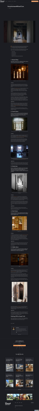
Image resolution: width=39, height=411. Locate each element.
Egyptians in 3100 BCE (13, 271)
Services (19, 402)
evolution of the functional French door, (20, 136)
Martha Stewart (15, 196)
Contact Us (32, 402)
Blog (21, 402)
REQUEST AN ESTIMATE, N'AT (35, 1)
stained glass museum (17, 88)
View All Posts (19, 389)
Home (15, 402)
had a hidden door (19, 306)
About (17, 402)
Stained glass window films (17, 105)
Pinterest (20, 231)
